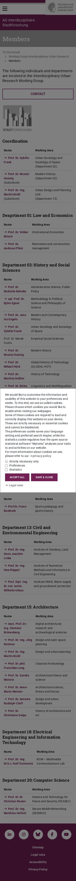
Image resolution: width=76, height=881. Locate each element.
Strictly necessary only (24, 461)
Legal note (16, 485)
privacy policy (42, 456)
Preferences (17, 465)
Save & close (44, 477)
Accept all (17, 477)
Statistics (15, 469)
